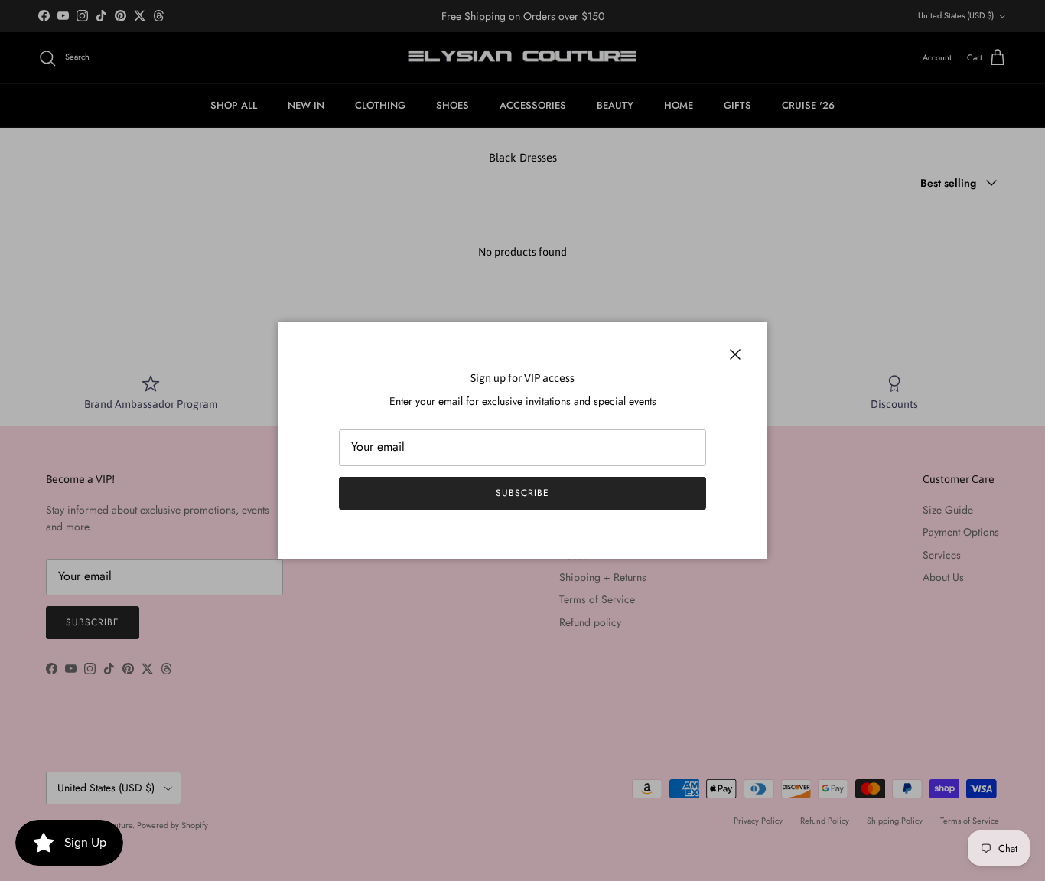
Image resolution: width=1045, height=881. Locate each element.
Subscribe (522, 493)
